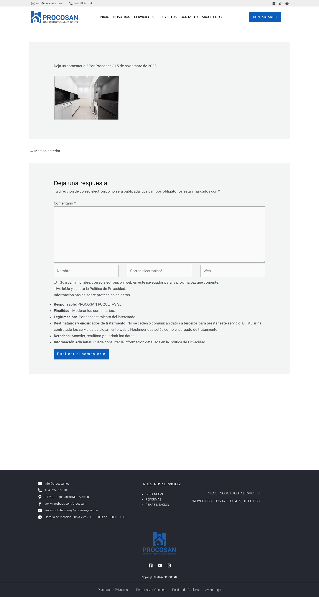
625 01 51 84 (83, 3)
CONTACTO (189, 17)
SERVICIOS (142, 17)
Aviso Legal (213, 590)
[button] (152, 17)
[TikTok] (280, 3)
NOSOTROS (121, 17)
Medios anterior (45, 151)
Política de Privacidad (107, 288)
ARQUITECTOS (212, 17)
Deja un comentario (70, 66)
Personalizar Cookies (151, 590)
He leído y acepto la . (91, 288)
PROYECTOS (167, 17)
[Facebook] (274, 3)
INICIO (104, 17)
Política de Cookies (185, 590)
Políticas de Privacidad (114, 590)
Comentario (65, 203)
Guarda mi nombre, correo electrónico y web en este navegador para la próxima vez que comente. (139, 282)
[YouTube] (287, 3)
